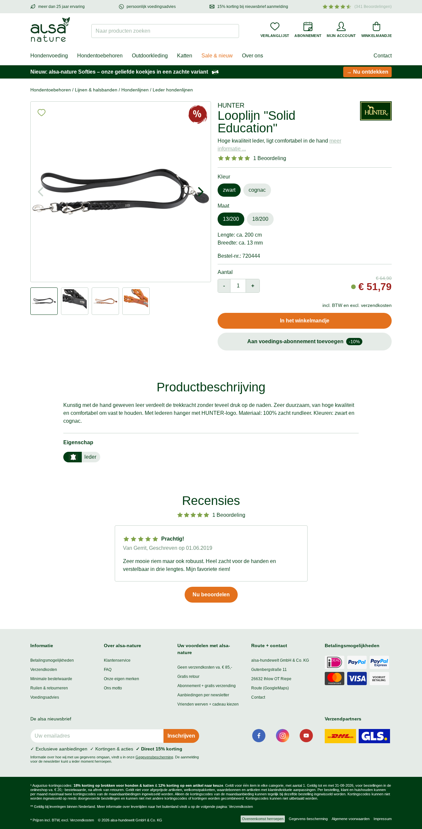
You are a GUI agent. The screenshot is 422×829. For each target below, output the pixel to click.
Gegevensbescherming (154, 757)
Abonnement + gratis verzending (206, 685)
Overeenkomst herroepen (263, 819)
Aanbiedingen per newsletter (203, 695)
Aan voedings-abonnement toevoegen (303, 341)
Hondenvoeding (49, 55)
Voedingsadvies (44, 697)
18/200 (260, 219)
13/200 (231, 219)
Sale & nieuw (217, 55)
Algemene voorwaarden (351, 819)
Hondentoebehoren (100, 55)
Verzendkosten (43, 669)
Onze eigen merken (121, 679)
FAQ (107, 669)
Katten (184, 55)
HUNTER (231, 105)
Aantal (225, 272)
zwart (229, 190)
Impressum (383, 819)
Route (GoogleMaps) (270, 688)
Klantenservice (117, 660)
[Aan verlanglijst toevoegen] (41, 112)
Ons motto (113, 688)
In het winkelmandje (304, 320)
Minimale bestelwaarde (51, 679)
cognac (257, 190)
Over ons (252, 55)
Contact (383, 55)
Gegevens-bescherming (308, 819)
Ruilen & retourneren (49, 688)
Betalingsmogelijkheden (52, 660)
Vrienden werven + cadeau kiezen (208, 704)
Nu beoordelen (211, 594)
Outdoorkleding (150, 55)
